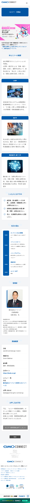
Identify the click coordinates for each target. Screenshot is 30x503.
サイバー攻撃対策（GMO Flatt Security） (9, 478)
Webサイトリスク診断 (14, 470)
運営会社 (15, 450)
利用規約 (15, 452)
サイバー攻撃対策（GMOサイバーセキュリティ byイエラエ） (13, 476)
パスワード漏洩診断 (5, 470)
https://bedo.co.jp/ (9, 373)
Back (15, 437)
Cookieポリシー (15, 455)
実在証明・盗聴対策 (5, 474)
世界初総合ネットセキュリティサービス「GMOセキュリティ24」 (14, 468)
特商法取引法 (15, 457)
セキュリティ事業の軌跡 (6, 480)
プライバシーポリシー (15, 453)
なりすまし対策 (21, 478)
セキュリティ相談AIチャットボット (8, 472)
